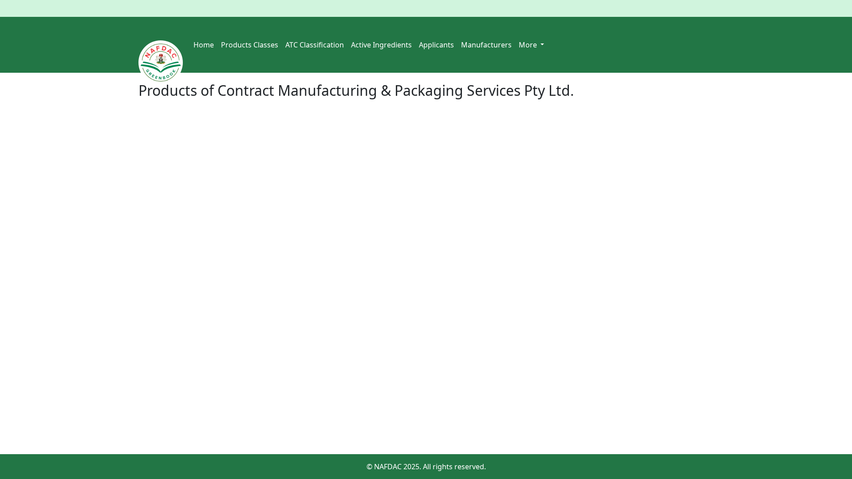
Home (203, 45)
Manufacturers (486, 45)
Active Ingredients (381, 45)
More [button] (529, 45)
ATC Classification (314, 45)
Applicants (436, 45)
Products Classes (249, 45)
